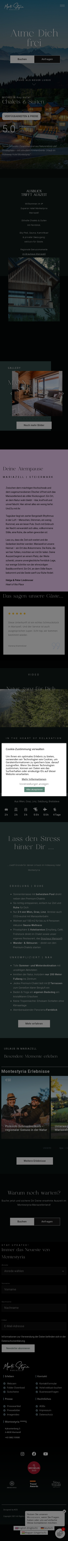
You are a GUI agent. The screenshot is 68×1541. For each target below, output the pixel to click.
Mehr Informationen (34, 779)
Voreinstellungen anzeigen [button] (34, 784)
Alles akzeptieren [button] (34, 789)
